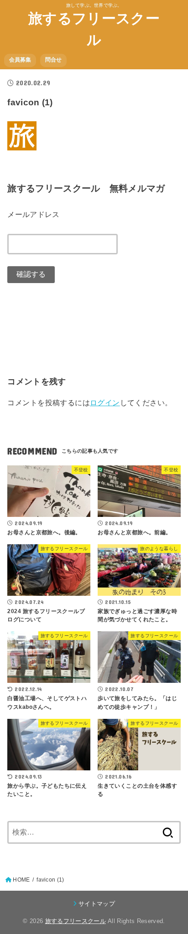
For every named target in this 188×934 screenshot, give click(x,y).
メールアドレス (33, 214)
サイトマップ (96, 903)
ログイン (105, 402)
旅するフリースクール (94, 29)
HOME (21, 879)
